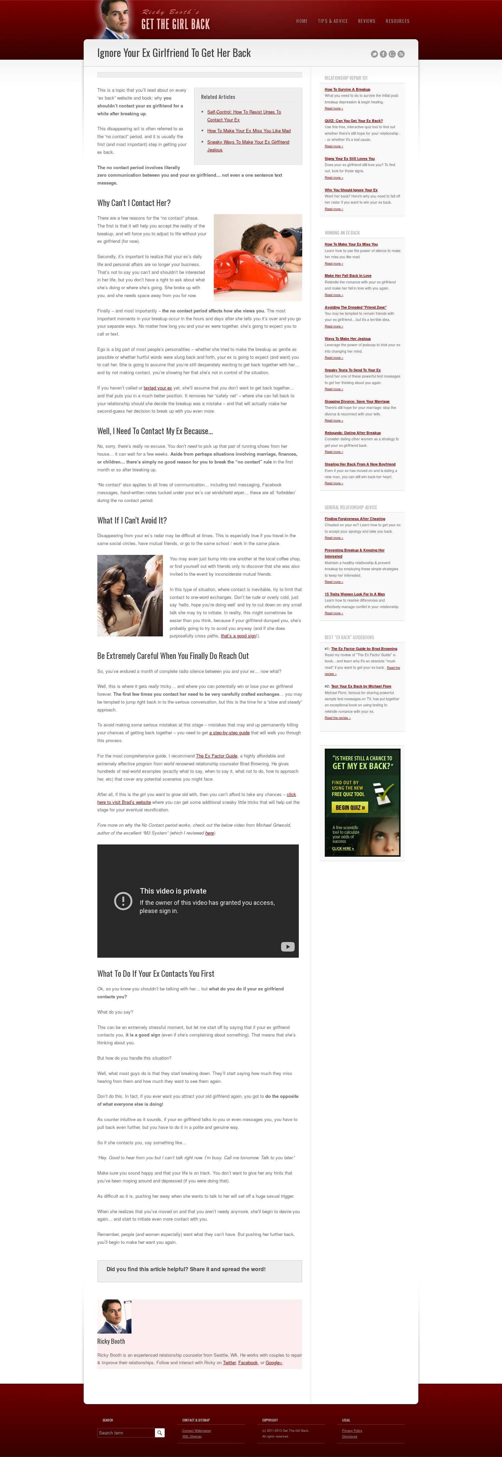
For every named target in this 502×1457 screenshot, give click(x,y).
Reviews (367, 20)
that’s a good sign (238, 635)
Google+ (274, 1362)
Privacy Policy (352, 1430)
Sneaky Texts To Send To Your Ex (353, 369)
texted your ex (158, 387)
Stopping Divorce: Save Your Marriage (357, 401)
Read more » (334, 108)
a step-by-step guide (229, 732)
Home (302, 20)
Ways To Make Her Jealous (348, 338)
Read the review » (338, 717)
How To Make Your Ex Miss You (351, 244)
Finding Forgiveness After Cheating (355, 518)
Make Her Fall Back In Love (348, 275)
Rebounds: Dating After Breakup (353, 432)
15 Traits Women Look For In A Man (355, 594)
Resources (398, 20)
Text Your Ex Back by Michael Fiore (361, 686)
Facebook (383, 54)
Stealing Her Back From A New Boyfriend (360, 464)
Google (392, 54)
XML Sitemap (191, 1436)
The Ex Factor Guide (216, 755)
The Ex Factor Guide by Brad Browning (364, 648)
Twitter (374, 54)
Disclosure (349, 1436)
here (209, 832)
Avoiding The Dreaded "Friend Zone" (356, 307)
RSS (401, 54)
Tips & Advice (333, 20)
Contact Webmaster (196, 1430)
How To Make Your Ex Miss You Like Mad (249, 130)
